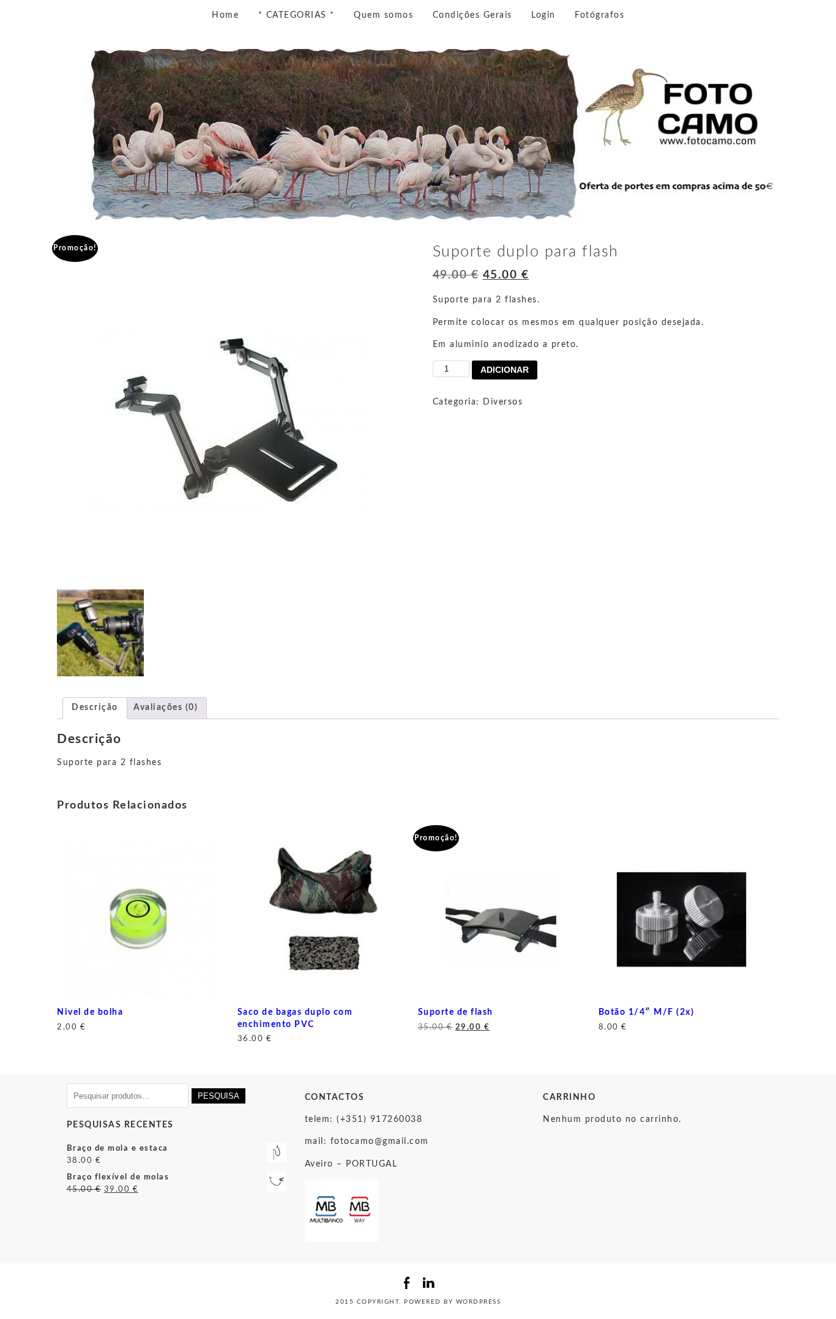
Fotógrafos (599, 15)
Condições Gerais (472, 15)
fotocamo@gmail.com (379, 1141)
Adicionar (504, 370)
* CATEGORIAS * (296, 15)
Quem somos (383, 15)
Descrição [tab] (95, 707)
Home (225, 15)
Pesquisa (218, 1095)
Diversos (503, 402)
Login (543, 15)
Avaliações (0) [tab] (165, 707)
